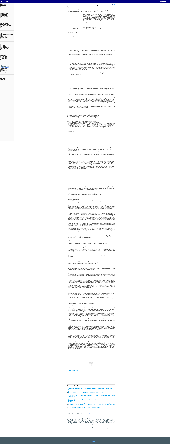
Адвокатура (2, 6)
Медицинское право (3, 33)
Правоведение (2, 50)
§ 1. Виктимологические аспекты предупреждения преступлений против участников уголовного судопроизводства (87, 391)
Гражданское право (3, 15)
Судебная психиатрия (4, 56)
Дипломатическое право (4, 16)
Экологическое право (110, 427)
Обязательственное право (72, 422)
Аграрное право (3, 5)
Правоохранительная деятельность (107, 423)
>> (169, 2)
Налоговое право (3, 38)
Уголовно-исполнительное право (96, 425)
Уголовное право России (5, 67)
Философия (2, 69)
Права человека (3, 46)
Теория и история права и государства (74, 425)
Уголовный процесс (3, 68)
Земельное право (102, 418)
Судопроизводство (3, 57)
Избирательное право (4, 22)
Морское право (3, 36)
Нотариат (113, 421)
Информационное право (4, 24)
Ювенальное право (70, 428)
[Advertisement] (7, 93)
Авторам (86, 440)
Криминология (2, 32)
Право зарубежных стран (4, 47)
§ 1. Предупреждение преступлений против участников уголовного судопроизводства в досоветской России (86, 389)
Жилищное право (3, 18)
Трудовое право (3, 61)
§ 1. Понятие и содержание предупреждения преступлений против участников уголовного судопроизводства (86, 392)
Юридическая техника (4, 76)
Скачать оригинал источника (73, 370)
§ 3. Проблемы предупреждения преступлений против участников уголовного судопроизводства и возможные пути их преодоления (90, 397)
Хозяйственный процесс (4, 72)
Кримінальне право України (5, 65)
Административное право (4, 7)
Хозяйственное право (4, 71)
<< (167, 2)
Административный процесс (5, 8)
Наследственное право (4, 39)
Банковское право (3, 11)
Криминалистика (90, 420)
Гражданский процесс (4, 14)
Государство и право (4, 13)
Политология (2, 45)
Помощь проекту (163, 1)
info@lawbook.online (95, 439)
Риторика (2, 54)
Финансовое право (3, 70)
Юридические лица (3, 79)
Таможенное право (3, 58)
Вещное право (2, 12)
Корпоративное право (4, 29)
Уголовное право (3, 64)
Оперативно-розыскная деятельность (85, 422)
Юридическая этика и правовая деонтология (92, 428)
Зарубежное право (95, 418)
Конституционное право (4, 28)
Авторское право (3, 4)
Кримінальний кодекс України (6, 66)
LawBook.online (5, 1)
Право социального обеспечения (6, 49)
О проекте (86, 439)
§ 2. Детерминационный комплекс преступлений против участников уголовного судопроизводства (85, 407)
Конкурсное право (3, 27)
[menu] (1, 1)
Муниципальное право (4, 37)
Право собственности (4, 48)
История (1, 26)
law (0, 3)
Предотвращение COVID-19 (72, 424)
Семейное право (3, 55)
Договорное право (3, 17)
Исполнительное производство (5, 25)
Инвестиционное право (4, 23)
